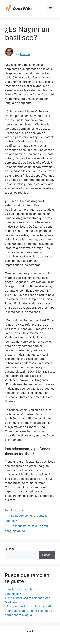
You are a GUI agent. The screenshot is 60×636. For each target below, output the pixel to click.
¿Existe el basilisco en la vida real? (28, 606)
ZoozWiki (22, 8)
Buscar (9, 549)
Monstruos (17, 510)
